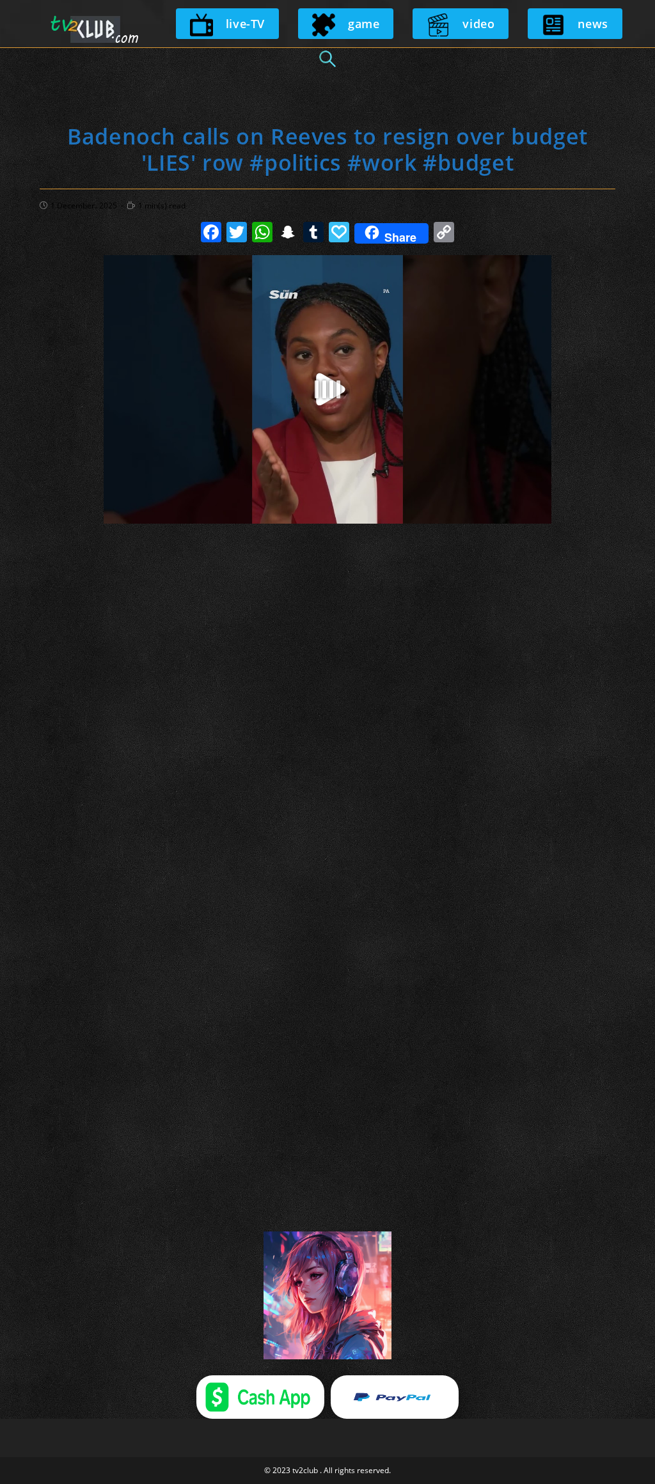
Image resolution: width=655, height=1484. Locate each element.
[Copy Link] (444, 233)
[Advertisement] (327, 581)
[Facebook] (211, 233)
